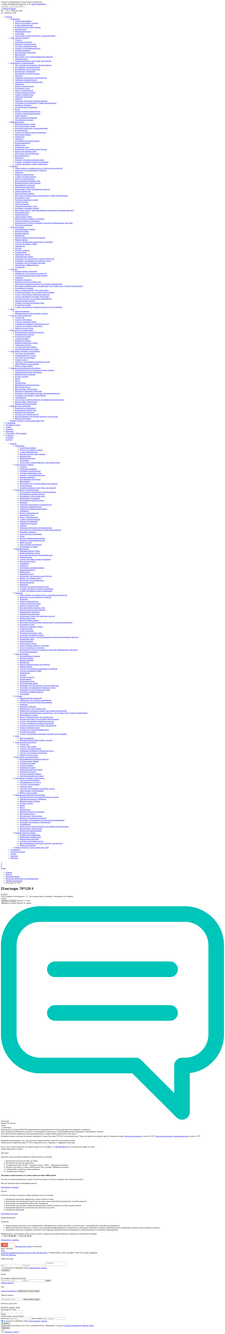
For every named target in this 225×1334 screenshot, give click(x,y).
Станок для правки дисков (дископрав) (30, 132)
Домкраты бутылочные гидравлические (31, 78)
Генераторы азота (22, 147)
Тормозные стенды (22, 254)
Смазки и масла (21, 360)
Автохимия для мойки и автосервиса (25, 351)
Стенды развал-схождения (20, 315)
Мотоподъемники (22, 311)
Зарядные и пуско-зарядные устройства (31, 170)
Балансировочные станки (25, 126)
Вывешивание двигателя (25, 185)
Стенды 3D (19, 318)
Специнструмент (22, 339)
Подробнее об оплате (9, 1214)
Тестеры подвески (22, 250)
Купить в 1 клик (23, 901)
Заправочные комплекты (25, 187)
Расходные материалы (24, 225)
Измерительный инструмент (26, 343)
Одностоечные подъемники (26, 107)
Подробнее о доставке (10, 1187)
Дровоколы (19, 84)
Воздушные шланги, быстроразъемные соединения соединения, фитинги (44, 210)
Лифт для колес (21, 116)
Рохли (17, 109)
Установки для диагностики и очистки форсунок (34, 259)
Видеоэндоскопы (22, 231)
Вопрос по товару (24, 903)
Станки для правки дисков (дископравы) (31, 164)
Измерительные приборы (25, 374)
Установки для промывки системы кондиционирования (37, 393)
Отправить (5, 1270)
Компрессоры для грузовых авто (28, 282)
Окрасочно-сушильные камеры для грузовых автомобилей (38, 284)
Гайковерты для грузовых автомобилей (31, 273)
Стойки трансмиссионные (25, 177)
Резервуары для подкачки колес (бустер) (31, 149)
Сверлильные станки (23, 217)
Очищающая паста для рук (25, 355)
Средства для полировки (25, 358)
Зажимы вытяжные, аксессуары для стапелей (33, 61)
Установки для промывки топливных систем (33, 261)
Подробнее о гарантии (10, 1240)
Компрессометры (22, 233)
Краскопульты (20, 29)
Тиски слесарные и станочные (27, 221)
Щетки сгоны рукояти (24, 366)
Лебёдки (18, 99)
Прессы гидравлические (24, 179)
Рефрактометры (21, 240)
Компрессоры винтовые (24, 412)
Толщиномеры (21, 252)
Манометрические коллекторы (27, 385)
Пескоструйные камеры (24, 193)
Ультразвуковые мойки (24, 257)
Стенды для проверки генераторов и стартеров (34, 242)
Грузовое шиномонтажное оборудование (31, 276)
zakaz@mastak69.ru (38, 4)
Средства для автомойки (25, 353)
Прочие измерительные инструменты (30, 238)
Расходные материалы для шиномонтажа (31, 128)
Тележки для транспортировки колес (29, 160)
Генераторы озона (22, 212)
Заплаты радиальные (132, 1136)
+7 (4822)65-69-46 (59, 1147)
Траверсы (19, 76)
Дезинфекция (20, 398)
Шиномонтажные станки (25, 124)
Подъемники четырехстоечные (27, 67)
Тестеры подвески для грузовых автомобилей (33, 299)
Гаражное (14, 166)
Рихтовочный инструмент (25, 53)
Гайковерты (19, 137)
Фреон (17, 379)
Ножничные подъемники (25, 71)
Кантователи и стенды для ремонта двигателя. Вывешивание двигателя (44, 223)
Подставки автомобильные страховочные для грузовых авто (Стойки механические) (49, 286)
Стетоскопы (20, 267)
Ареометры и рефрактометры (27, 265)
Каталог (9, 17)
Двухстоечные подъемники (26, 118)
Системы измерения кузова (26, 46)
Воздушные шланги (23, 135)
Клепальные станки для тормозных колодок (32, 189)
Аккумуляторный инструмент (27, 349)
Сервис (8, 427)
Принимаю (5, 1328)
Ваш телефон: (37, 1318)
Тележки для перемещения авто (27, 48)
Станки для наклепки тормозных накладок (32, 294)
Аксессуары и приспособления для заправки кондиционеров (39, 400)
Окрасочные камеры (23, 21)
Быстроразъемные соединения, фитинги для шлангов (36, 416)
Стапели (18, 40)
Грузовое (13, 269)
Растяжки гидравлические (25, 44)
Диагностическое (17, 227)
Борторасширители (22, 143)
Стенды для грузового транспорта (28, 326)
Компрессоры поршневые (25, 408)
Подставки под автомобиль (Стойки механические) (35, 103)
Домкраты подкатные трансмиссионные (31, 101)
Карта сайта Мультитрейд (37, 1253)
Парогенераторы (21, 215)
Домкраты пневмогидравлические (29, 82)
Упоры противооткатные (25, 301)
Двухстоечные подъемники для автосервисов (33, 65)
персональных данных (38, 1268)
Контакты (9, 431)
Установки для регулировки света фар (30, 263)
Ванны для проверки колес (26, 151)
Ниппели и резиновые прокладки (28, 391)
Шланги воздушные (23, 419)
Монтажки (19, 158)
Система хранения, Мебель (26, 347)
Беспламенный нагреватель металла (29, 332)
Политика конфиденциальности (14, 1253)
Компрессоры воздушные (20, 406)
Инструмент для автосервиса (22, 330)
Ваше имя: (5, 1318)
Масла (17, 381)
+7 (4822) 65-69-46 (8, 9)
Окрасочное (15, 19)
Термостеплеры (21, 59)
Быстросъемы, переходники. (26, 389)
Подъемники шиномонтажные (27, 141)
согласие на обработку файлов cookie (79, 1326)
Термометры (20, 246)
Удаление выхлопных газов (26, 206)
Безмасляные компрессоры (25, 410)
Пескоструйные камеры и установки (29, 219)
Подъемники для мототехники (27, 74)
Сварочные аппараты (23, 42)
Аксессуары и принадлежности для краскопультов (35, 36)
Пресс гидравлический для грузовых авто (32, 290)
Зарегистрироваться (9, 1291)
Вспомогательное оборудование (28, 27)
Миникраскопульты (23, 31)
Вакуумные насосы (22, 387)
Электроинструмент (23, 345)
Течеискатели (20, 383)
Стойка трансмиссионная (25, 92)
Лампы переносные (23, 191)
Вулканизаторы (21, 130)
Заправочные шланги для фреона (28, 372)
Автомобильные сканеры (25, 229)
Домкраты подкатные (23, 97)
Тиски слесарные (22, 204)
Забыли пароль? (7, 1283)
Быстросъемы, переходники (26, 402)
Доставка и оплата (13, 425)
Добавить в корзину (9, 901)
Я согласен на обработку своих (25, 1268)
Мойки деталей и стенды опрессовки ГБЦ (27, 421)
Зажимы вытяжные (22, 50)
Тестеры (18, 248)
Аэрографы (19, 34)
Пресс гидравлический (24, 90)
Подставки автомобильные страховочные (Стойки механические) (41, 196)
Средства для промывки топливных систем (32, 362)
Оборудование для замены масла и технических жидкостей (38, 168)
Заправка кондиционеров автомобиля (25, 368)
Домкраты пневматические (26, 80)
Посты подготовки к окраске (26, 23)
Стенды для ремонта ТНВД (26, 244)
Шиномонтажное (17, 122)
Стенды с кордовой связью (25, 322)
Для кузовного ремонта (19, 38)
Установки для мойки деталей (27, 208)
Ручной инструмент (23, 305)
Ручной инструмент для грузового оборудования (34, 292)
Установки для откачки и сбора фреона (30, 395)
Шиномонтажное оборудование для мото (31, 313)
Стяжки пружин (21, 202)
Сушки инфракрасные (24, 25)
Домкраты (19, 139)
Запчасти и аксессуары (24, 328)
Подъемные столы (22, 88)
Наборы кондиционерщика (26, 404)
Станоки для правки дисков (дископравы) (32, 162)
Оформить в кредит (9, 903)
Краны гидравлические (24, 86)
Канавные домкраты (23, 105)
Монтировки (20, 55)
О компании (10, 423)
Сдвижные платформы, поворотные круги (32, 324)
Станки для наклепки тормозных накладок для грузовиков (38, 307)
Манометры (19, 236)
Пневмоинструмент (23, 341)
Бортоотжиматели (22, 156)
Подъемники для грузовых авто (27, 69)
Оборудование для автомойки (27, 364)
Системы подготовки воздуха (27, 414)
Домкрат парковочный (24, 95)
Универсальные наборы (24, 334)
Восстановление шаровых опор (27, 181)
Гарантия (9, 429)
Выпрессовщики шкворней (26, 271)
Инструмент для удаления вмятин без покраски (34, 57)
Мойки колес (20, 145)
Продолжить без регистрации (28, 1291)
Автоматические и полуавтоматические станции (34, 370)
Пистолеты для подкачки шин (27, 154)
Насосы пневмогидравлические (27, 111)
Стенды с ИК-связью (23, 320)
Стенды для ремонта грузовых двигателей (32, 297)
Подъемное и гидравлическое (22, 63)
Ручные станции (21, 377)
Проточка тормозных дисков (26, 200)
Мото (12, 309)
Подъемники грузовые (24, 120)
